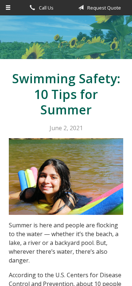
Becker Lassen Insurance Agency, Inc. (66, 40)
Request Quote (103, 7)
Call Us (46, 7)
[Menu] (8, 8)
